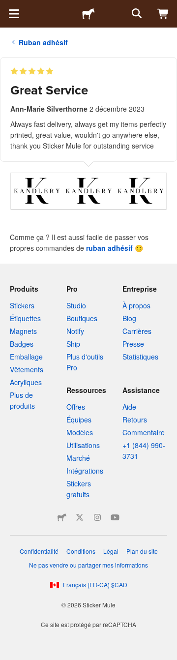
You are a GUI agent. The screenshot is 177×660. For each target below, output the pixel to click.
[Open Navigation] (14, 14)
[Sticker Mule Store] (62, 517)
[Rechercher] (135, 14)
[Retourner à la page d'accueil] (88, 14)
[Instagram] (97, 517)
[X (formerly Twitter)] (80, 517)
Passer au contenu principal (7, 7)
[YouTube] (115, 517)
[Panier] (163, 14)
